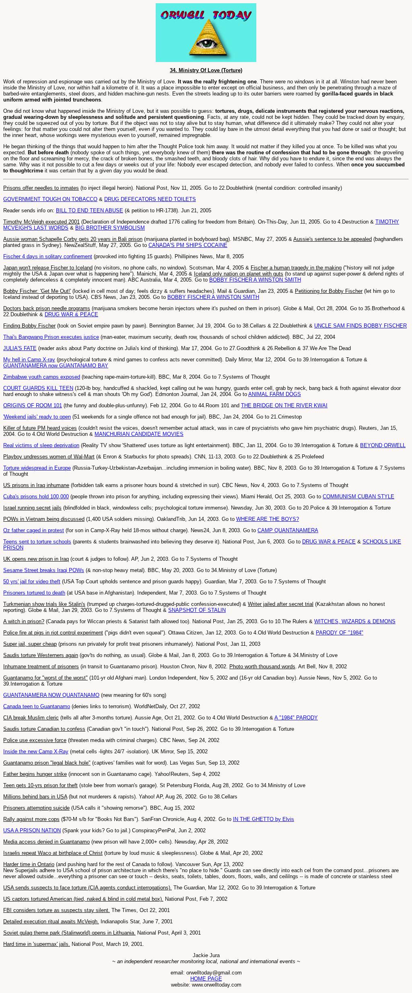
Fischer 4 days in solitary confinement (47, 256)
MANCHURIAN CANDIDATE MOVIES (139, 434)
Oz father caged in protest (33, 530)
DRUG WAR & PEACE (71, 314)
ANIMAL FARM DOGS (274, 394)
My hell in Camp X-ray (29, 360)
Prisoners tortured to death (34, 593)
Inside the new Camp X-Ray (35, 751)
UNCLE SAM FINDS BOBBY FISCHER (360, 326)
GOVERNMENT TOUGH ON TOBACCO (50, 199)
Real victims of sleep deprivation (41, 445)
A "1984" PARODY (296, 718)
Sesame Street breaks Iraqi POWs (43, 570)
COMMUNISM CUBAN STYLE (358, 496)
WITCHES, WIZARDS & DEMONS (355, 621)
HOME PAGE (206, 979)
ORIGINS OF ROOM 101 (32, 405)
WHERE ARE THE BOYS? (267, 519)
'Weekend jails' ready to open (37, 417)
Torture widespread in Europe (37, 468)
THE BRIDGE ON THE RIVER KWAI (284, 405)
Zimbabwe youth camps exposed (41, 377)
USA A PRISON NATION (32, 830)
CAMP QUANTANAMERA (288, 530)
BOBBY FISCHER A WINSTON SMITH (255, 280)
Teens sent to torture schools (37, 542)
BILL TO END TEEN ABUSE (89, 210)
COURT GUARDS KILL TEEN (38, 388)
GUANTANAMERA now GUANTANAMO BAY (55, 366)
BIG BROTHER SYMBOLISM (110, 228)
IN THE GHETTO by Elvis (263, 819)
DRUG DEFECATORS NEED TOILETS (150, 199)
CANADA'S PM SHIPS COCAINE (187, 245)
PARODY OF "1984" (339, 633)
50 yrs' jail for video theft (31, 581)
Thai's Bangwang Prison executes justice (51, 337)
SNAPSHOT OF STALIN (197, 610)
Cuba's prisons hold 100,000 (36, 496)
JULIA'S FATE (20, 348)
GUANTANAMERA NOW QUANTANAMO (51, 695)
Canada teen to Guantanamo (36, 706)
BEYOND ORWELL (383, 445)
